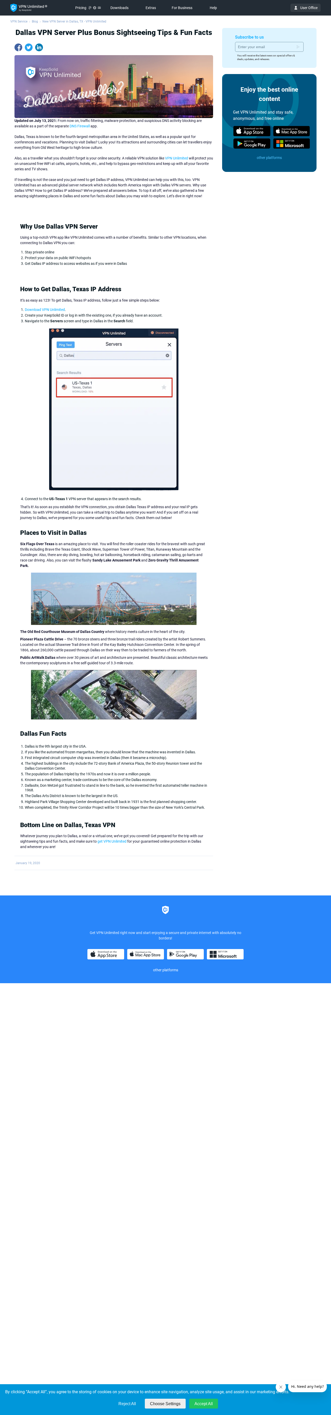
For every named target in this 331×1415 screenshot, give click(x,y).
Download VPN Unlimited (45, 310)
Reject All (127, 1404)
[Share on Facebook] (18, 47)
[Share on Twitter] (29, 47)
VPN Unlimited (176, 158)
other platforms (269, 158)
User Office (309, 8)
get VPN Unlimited (111, 841)
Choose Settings (165, 1404)
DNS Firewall (80, 126)
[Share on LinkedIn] (39, 47)
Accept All (203, 1404)
